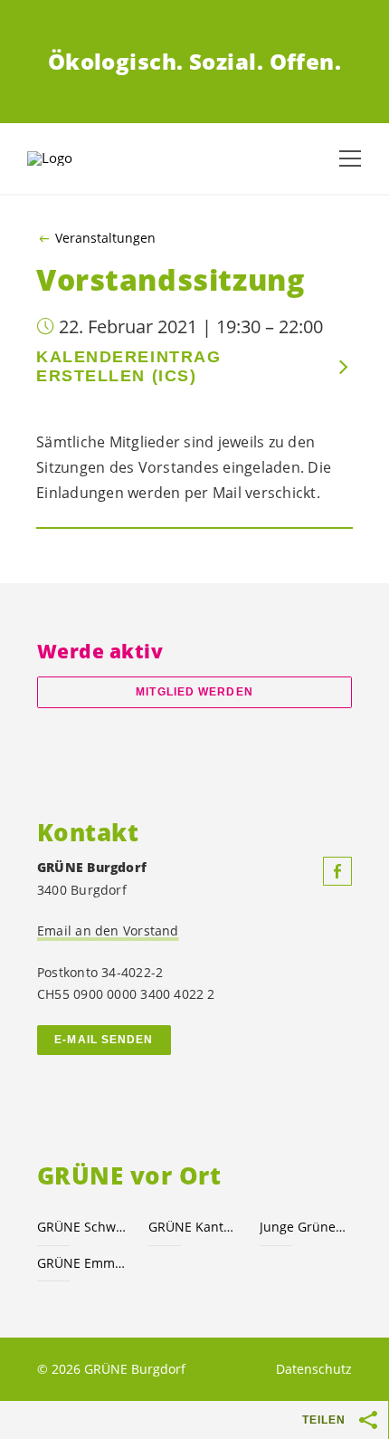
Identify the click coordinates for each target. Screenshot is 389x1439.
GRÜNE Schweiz (82, 1226)
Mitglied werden (194, 692)
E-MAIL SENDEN (103, 1039)
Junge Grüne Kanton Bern (304, 1226)
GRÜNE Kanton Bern (193, 1226)
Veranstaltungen (105, 238)
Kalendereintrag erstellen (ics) (128, 366)
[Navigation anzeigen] (350, 158)
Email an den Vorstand (108, 930)
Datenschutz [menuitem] (314, 1368)
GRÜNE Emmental (82, 1262)
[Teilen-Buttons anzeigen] (369, 1420)
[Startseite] (72, 158)
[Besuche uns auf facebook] (337, 871)
